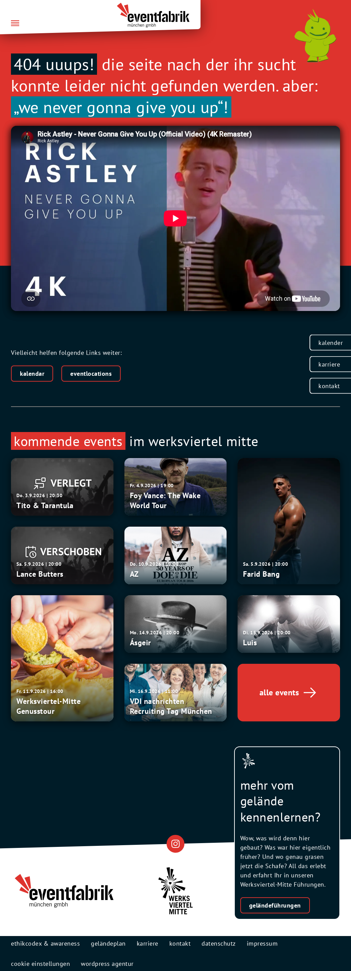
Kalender (330, 343)
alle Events (279, 692)
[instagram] (175, 844)
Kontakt (329, 386)
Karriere (329, 364)
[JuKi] (315, 35)
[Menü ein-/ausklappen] (15, 23)
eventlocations (91, 373)
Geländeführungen (275, 905)
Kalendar (32, 373)
